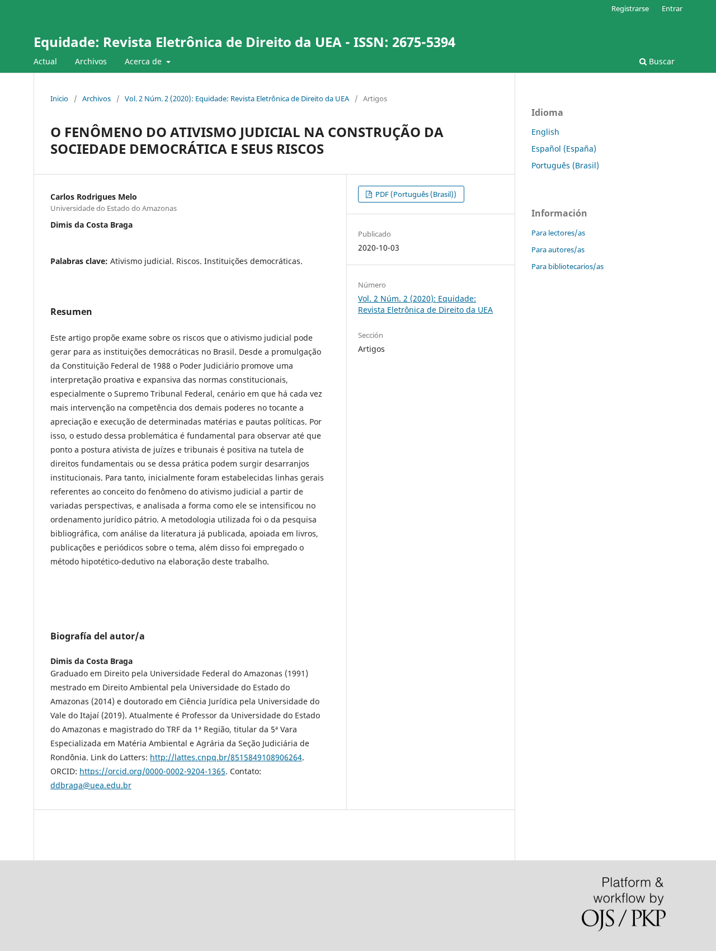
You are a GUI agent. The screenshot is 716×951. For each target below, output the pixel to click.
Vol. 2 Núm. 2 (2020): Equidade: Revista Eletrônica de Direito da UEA (237, 98)
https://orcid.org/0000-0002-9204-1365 (152, 771)
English (545, 131)
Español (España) (563, 148)
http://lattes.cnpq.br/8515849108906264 (226, 757)
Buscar (661, 61)
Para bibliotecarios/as (567, 266)
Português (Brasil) (565, 165)
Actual (45, 61)
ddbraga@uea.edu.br (90, 785)
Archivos (91, 61)
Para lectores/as (558, 233)
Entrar (672, 8)
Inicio (59, 98)
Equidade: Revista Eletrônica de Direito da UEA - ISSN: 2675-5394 (244, 41)
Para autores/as (558, 249)
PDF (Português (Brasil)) (415, 194)
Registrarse (630, 8)
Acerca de (144, 61)
